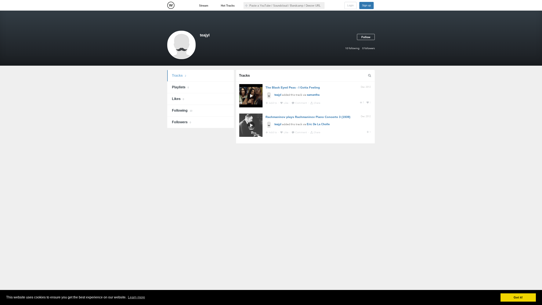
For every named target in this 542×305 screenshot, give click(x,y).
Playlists (180, 87)
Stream (203, 5)
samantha (313, 94)
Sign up (366, 5)
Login (350, 5)
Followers (181, 122)
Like (286, 103)
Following (182, 110)
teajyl (277, 94)
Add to (273, 103)
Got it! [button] (518, 297)
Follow (365, 37)
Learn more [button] (136, 297)
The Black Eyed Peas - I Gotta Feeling (292, 87)
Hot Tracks (228, 5)
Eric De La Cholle (318, 124)
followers (368, 48)
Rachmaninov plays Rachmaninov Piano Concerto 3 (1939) (307, 117)
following (352, 48)
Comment (301, 103)
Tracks (179, 75)
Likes (178, 99)
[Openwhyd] (170, 5)
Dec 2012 (366, 87)
